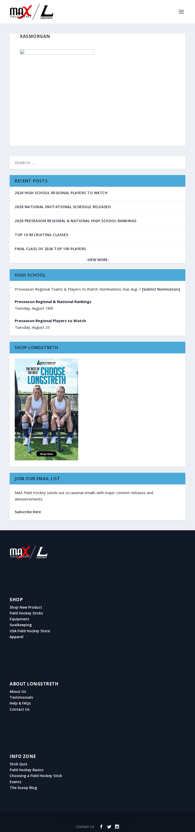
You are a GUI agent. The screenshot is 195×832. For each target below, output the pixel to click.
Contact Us (19, 709)
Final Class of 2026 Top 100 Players (50, 248)
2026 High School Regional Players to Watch (61, 192)
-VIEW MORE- (97, 259)
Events (15, 782)
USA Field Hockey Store (30, 631)
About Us (18, 691)
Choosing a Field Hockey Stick (36, 775)
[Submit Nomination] (161, 289)
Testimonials (21, 697)
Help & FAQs (20, 703)
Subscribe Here (28, 511)
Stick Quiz (18, 764)
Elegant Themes (88, 819)
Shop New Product (26, 607)
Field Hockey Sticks (26, 613)
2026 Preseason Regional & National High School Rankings (76, 220)
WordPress (131, 819)
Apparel (16, 637)
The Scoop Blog (23, 787)
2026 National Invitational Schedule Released (63, 206)
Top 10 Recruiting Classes (41, 234)
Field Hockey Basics (26, 770)
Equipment (19, 619)
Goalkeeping (21, 625)
